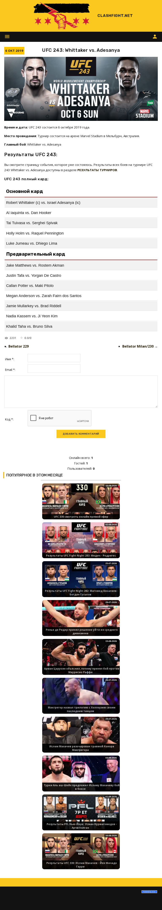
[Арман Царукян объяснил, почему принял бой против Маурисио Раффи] (81, 661)
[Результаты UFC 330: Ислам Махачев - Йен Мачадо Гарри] (81, 855)
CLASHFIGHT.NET (115, 15)
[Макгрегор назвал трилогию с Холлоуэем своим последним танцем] (81, 699)
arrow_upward (152, 900)
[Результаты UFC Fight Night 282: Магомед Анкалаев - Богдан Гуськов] (81, 583)
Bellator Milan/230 (138, 346)
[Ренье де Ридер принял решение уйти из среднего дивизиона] (81, 622)
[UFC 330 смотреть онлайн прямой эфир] (81, 505)
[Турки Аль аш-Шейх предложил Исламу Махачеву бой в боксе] (81, 777)
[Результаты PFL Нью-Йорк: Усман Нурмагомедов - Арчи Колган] (81, 816)
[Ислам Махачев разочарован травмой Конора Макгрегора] (81, 738)
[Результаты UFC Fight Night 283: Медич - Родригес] (81, 544)
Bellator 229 (18, 346)
